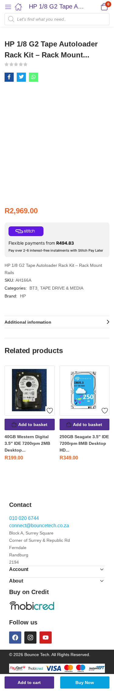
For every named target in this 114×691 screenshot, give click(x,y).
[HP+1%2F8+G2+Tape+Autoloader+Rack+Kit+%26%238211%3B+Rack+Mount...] (21, 77)
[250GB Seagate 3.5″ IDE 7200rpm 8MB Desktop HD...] (85, 391)
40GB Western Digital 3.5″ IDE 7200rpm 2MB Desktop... (27, 443)
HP (23, 296)
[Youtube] (46, 637)
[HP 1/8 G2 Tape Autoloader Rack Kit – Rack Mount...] (9, 77)
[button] (96, 7)
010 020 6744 (24, 518)
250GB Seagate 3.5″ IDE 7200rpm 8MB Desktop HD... (84, 443)
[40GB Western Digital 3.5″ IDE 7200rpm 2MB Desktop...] (30, 391)
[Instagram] (30, 637)
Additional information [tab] (28, 322)
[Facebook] (15, 637)
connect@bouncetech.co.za (39, 525)
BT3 (33, 288)
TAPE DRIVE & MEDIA (61, 288)
